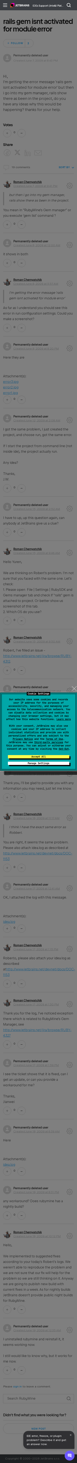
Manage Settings (38, 763)
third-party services (48, 742)
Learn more (63, 719)
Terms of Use (54, 739)
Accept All (38, 756)
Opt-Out (64, 749)
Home (19, 5)
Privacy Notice (23, 739)
